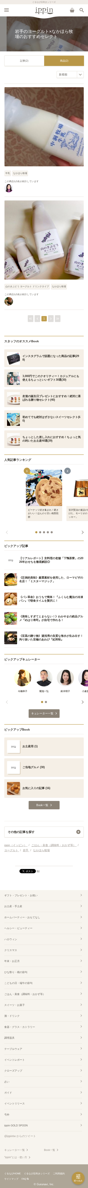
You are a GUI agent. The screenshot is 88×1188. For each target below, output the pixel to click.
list (38, 871)
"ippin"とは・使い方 (15, 1157)
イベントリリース (14, 1103)
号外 (6, 1114)
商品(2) (64, 60)
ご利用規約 (59, 1173)
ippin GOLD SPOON (16, 1125)
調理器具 (9, 1037)
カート (72, 10)
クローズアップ (13, 1070)
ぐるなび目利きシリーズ (37, 1173)
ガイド (8, 1092)
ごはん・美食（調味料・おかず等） (24, 994)
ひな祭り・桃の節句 (15, 972)
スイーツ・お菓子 (14, 1005)
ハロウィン (10, 939)
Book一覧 (49, 1150)
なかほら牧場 (20, 173)
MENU (6, 10)
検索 (81, 10)
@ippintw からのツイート (20, 1136)
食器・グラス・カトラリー (19, 1027)
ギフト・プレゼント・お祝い (21, 895)
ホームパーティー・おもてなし (22, 917)
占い (6, 1081)
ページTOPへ (44, 861)
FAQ (24, 1179)
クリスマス (10, 950)
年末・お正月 (12, 961)
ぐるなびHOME (12, 1173)
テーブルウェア (13, 1048)
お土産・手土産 (13, 906)
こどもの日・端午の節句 (18, 983)
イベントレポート (14, 1059)
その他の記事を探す (21, 832)
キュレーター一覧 (14, 1150)
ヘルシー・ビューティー (18, 928)
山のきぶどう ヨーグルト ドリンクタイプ (27, 286)
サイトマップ (11, 1179)
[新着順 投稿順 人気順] (70, 74)
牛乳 (7, 173)
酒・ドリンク (12, 1015)
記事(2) (24, 60)
